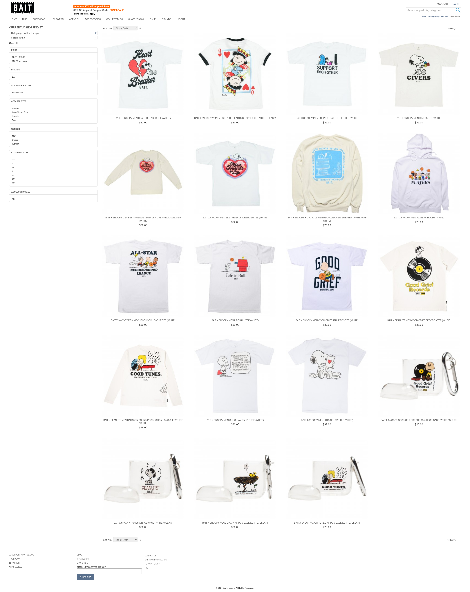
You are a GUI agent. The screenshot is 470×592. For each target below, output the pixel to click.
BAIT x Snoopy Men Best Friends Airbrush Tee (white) (235, 217)
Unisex (15, 139)
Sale (153, 19)
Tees (14, 119)
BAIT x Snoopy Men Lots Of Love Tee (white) (327, 419)
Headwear (57, 19)
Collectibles (114, 19)
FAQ (146, 568)
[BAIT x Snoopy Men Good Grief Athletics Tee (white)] (327, 276)
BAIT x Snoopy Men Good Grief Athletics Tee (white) (327, 320)
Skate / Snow (136, 19)
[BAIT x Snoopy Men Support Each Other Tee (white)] (327, 74)
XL (13, 175)
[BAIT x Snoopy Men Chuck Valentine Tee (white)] (235, 375)
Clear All (13, 43)
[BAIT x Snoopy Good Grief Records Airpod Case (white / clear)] (419, 375)
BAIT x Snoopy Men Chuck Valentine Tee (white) (235, 419)
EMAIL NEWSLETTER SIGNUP (91, 567)
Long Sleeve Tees (20, 112)
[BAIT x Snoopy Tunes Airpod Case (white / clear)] (143, 478)
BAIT (14, 19)
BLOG (79, 554)
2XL (14, 179)
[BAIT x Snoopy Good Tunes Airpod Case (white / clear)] (327, 478)
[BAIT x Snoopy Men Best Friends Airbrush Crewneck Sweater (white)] (143, 173)
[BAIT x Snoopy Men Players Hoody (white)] (419, 173)
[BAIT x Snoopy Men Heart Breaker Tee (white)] (143, 74)
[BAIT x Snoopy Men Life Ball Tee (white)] (235, 276)
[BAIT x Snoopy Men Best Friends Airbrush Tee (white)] (235, 173)
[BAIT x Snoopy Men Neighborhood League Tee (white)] (143, 276)
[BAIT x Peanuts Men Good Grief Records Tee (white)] (419, 276)
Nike (24, 19)
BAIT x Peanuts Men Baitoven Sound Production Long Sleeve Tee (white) (143, 421)
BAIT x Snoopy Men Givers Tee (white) (419, 117)
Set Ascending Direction (141, 28)
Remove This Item (96, 33)
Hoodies (15, 108)
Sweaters (16, 116)
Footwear (39, 19)
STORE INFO (82, 563)
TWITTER (15, 563)
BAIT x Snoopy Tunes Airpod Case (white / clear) (143, 522)
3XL (14, 183)
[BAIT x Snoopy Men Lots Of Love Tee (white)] (327, 375)
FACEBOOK (15, 559)
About (181, 19)
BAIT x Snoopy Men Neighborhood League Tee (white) (143, 320)
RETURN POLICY (152, 563)
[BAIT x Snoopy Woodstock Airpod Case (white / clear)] (235, 478)
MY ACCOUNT (83, 559)
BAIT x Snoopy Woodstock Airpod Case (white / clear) (235, 522)
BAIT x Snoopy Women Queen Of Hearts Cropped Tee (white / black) (235, 117)
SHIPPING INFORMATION (156, 559)
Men (14, 135)
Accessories (93, 19)
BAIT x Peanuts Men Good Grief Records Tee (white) (419, 320)
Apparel (74, 19)
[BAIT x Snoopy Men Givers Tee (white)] (419, 74)
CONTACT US (150, 555)
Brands (166, 19)
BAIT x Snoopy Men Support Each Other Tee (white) (327, 117)
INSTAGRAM (16, 567)
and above (20, 60)
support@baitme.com (23, 554)
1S (13, 198)
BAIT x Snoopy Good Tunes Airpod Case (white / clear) (327, 522)
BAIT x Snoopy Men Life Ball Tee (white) (235, 320)
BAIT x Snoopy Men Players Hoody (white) (419, 217)
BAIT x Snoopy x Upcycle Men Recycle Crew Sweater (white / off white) (327, 219)
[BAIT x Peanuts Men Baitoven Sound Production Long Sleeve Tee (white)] (143, 375)
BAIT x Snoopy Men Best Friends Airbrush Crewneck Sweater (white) (143, 219)
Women (15, 143)
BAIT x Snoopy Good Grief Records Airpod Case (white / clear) (419, 419)
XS (13, 159)
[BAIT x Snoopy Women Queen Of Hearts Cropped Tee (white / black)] (235, 74)
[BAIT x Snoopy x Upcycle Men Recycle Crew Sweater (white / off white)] (327, 173)
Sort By (107, 28)
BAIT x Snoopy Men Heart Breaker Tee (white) (143, 117)
